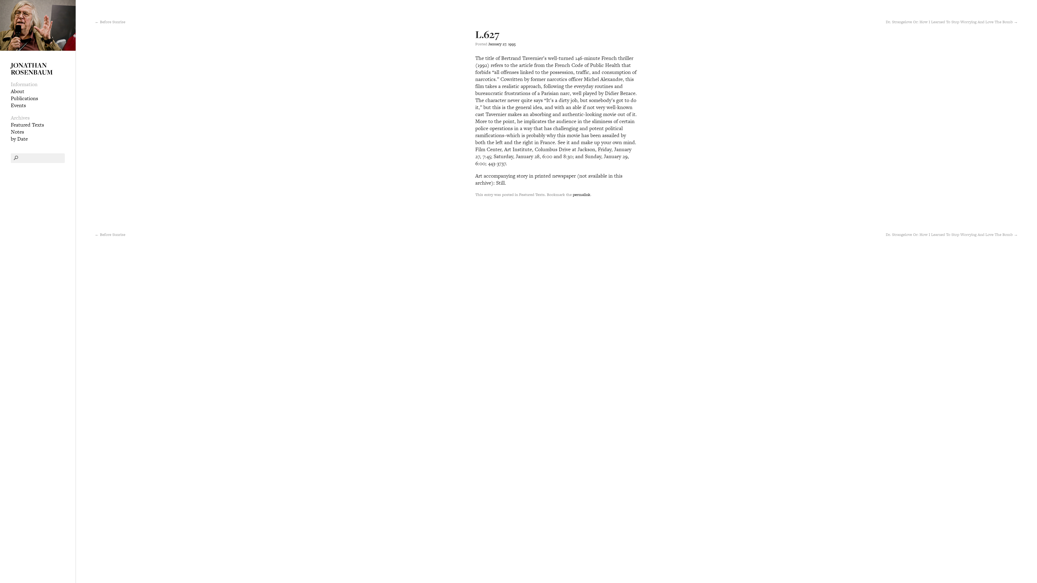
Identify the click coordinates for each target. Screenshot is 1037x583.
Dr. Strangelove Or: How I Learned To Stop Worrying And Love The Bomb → (952, 22)
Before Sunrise (110, 234)
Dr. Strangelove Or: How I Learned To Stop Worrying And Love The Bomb (952, 234)
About (17, 91)
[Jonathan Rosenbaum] (38, 24)
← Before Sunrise (110, 22)
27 (504, 44)
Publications (24, 98)
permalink (581, 194)
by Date (19, 139)
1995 (512, 44)
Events (18, 105)
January (494, 44)
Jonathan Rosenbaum (32, 68)
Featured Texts (27, 124)
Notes (17, 131)
